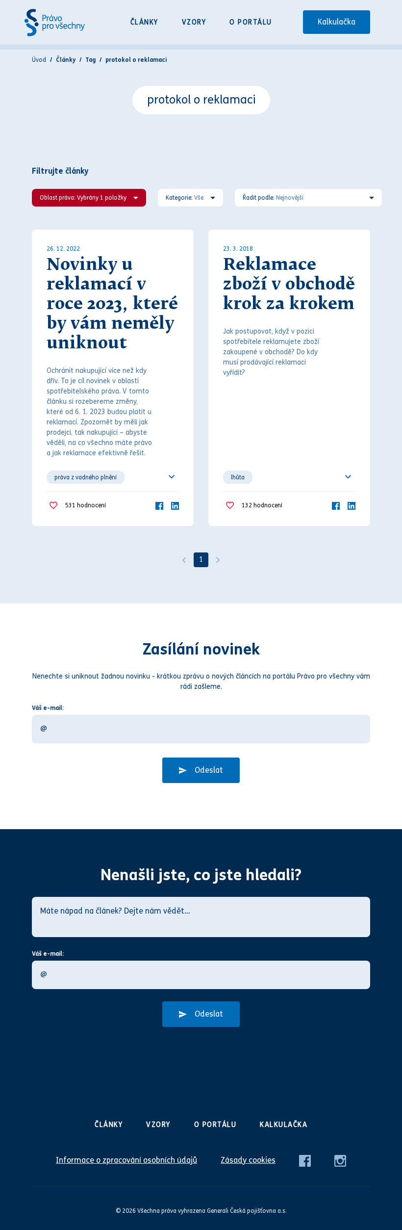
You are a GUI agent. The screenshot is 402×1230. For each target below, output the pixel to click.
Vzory (194, 22)
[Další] (218, 559)
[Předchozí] (183, 559)
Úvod (39, 59)
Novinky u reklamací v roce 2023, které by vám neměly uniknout (112, 305)
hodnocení (85, 505)
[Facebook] (159, 505)
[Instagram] (340, 1160)
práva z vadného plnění (85, 477)
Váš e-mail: (48, 708)
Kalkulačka (336, 21)
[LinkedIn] (175, 505)
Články (144, 22)
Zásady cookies (248, 1160)
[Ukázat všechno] (171, 477)
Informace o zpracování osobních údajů (126, 1160)
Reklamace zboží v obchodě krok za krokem (289, 285)
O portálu (250, 22)
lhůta (238, 477)
